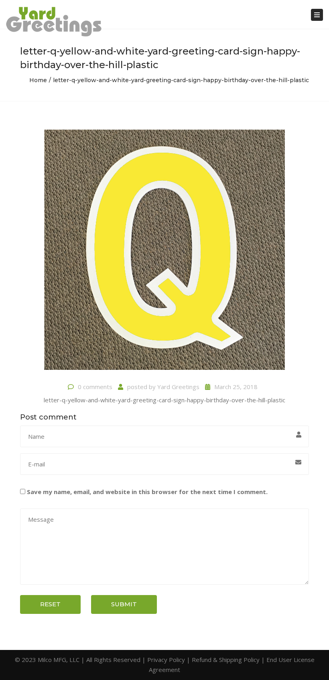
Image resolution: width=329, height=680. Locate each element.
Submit (124, 604)
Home (38, 80)
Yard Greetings (178, 387)
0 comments (95, 387)
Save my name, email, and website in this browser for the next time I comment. (147, 492)
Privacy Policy (166, 660)
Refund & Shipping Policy (226, 660)
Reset (50, 604)
